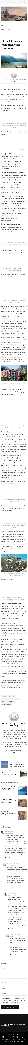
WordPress (9, 1041)
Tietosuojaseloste (18, 1041)
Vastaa (9, 857)
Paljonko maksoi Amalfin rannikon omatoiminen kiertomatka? (8, 788)
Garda (4, 696)
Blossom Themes (15, 1039)
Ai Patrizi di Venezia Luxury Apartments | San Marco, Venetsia (8, 813)
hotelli (18, 698)
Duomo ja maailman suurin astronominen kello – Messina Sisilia (8, 800)
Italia (4, 701)
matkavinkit (11, 701)
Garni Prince (19, 311)
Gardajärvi (12, 696)
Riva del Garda (6, 704)
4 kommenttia (14, 85)
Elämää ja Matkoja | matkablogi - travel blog (14, 80)
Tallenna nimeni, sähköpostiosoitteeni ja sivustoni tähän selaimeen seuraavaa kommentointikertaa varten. (14, 1000)
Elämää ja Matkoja (12, 863)
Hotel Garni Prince (7, 698)
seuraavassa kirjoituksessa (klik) (11, 685)
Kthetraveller (9, 831)
